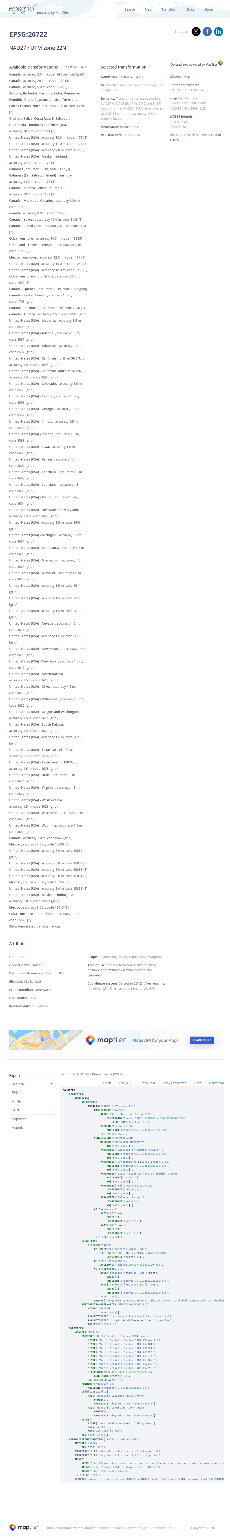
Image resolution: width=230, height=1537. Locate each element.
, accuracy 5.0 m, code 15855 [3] (39, 882)
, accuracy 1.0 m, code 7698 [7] (47, 308)
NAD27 (36, 965)
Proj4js (16, 1101)
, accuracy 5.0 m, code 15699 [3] (39, 844)
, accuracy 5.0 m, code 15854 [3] (48, 876)
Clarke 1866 (33, 981)
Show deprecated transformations (35, 926)
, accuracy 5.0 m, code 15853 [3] (48, 869)
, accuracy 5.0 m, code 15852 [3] (48, 863)
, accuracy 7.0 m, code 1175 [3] (47, 150)
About (208, 9)
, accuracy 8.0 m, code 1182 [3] (38, 213)
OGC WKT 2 (20, 1083)
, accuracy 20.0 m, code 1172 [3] (39, 80)
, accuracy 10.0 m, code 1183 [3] (46, 219)
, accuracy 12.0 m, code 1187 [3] (47, 257)
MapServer (19, 1119)
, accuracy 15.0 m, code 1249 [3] (48, 263)
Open (107, 1083)
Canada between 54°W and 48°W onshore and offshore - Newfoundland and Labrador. (122, 970)
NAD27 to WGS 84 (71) (128, 77)
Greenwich (43, 989)
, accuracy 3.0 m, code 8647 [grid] (40, 838)
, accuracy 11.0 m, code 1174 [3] (48, 144)
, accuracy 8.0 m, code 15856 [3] (48, 888)
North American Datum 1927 (42, 973)
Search (130, 9)
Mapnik (17, 1127)
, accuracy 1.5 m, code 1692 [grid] (48, 289)
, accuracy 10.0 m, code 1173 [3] (48, 137)
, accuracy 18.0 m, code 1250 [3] (48, 270)
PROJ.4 (16, 1092)
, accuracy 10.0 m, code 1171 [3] (39, 124)
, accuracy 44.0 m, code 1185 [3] (45, 238)
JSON (15, 1110)
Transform (169, 9)
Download (216, 1083)
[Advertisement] (115, 1507)
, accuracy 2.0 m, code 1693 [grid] (46, 74)
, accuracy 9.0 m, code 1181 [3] (38, 87)
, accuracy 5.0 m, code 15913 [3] (39, 907)
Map (148, 9)
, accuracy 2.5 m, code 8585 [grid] (48, 314)
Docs (190, 9)
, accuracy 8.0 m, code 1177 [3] (39, 169)
